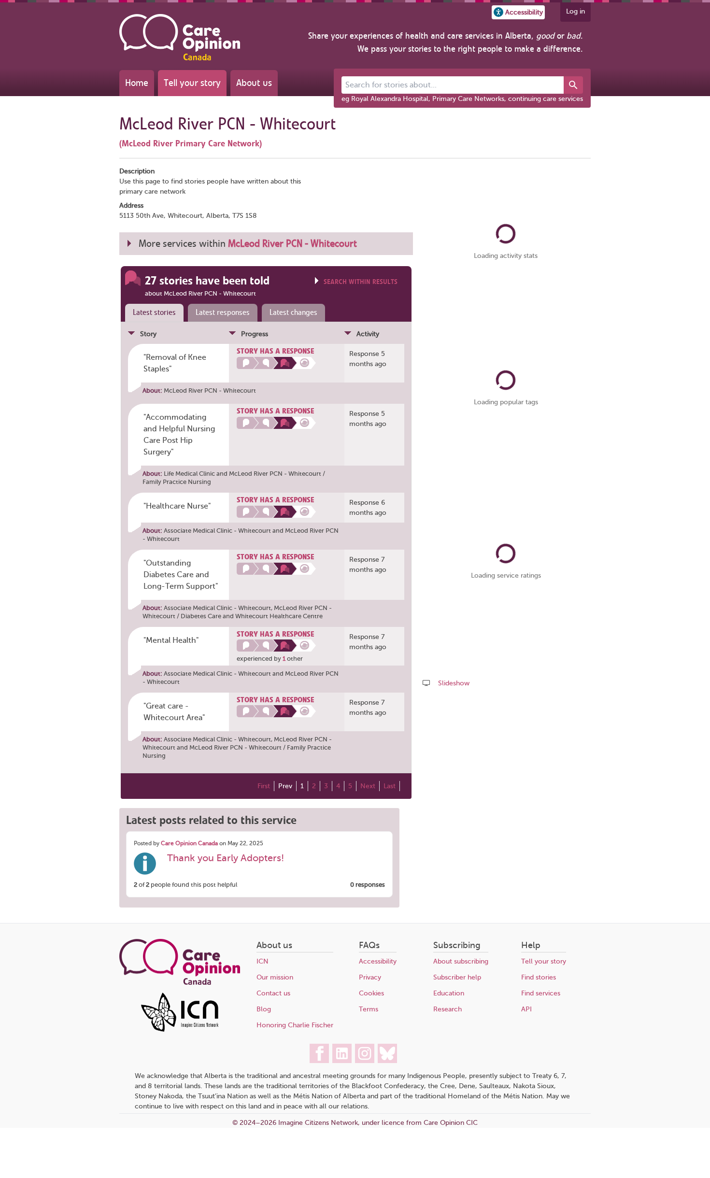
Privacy (370, 977)
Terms (368, 1009)
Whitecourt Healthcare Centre (279, 616)
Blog (263, 1009)
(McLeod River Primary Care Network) (190, 143)
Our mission (274, 977)
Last (389, 786)
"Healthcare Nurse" (177, 506)
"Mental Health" (171, 640)
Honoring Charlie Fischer (294, 1025)
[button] (518, 12)
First (263, 786)
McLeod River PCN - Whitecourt (210, 390)
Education (448, 993)
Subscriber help (457, 977)
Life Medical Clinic (189, 473)
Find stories (538, 977)
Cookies (371, 993)
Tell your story (192, 83)
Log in (575, 11)
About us (254, 83)
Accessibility (378, 961)
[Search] (573, 85)
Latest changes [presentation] (293, 312)
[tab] (152, 313)
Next (367, 786)
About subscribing (460, 961)
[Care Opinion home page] (179, 37)
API (526, 1009)
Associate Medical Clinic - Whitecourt (217, 530)
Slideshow (453, 683)
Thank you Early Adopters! (225, 858)
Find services (540, 993)
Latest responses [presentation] (223, 312)
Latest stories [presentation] (154, 312)
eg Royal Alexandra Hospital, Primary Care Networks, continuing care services (462, 98)
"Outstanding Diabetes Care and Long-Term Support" (180, 575)
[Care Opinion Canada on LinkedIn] (342, 1053)
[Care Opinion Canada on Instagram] (364, 1053)
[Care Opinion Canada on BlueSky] (387, 1053)
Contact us (273, 993)
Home (136, 83)
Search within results (361, 282)
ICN (262, 961)
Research (447, 1009)
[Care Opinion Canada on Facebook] (319, 1053)
